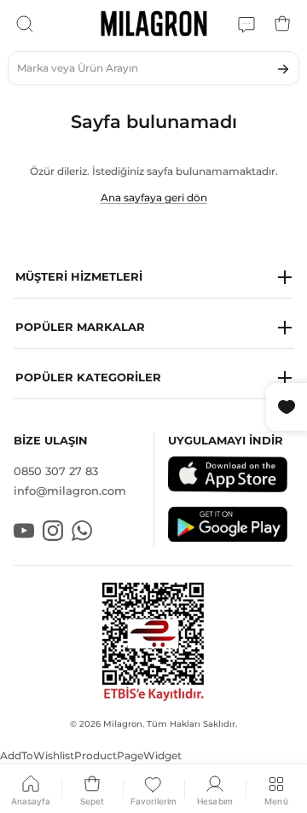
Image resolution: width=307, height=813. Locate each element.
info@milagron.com (70, 490)
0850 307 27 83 (56, 471)
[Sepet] (282, 23)
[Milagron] (154, 23)
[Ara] (24, 23)
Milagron (122, 723)
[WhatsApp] (246, 23)
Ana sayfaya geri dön (154, 197)
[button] (153, 278)
